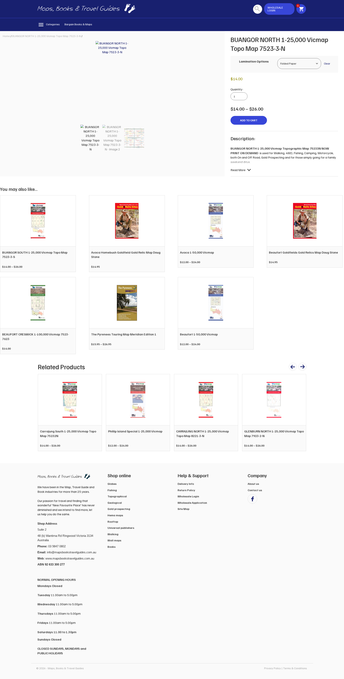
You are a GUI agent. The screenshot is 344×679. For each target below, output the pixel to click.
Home (6, 36)
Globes (112, 483)
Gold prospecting (119, 508)
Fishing (112, 490)
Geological (115, 502)
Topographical (117, 496)
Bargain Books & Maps (78, 24)
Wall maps (114, 540)
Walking (113, 534)
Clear (327, 63)
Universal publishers (121, 527)
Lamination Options (254, 61)
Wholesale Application (192, 502)
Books (111, 546)
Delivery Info (186, 483)
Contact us (255, 490)
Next (301, 413)
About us (253, 483)
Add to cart (248, 120)
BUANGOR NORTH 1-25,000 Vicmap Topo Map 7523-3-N (46, 36)
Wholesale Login (188, 496)
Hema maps (115, 515)
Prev (43, 413)
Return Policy (186, 490)
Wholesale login (275, 9)
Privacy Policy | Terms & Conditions (285, 668)
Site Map (183, 508)
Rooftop (113, 521)
